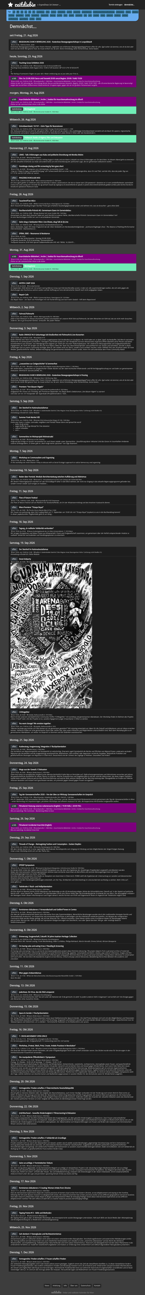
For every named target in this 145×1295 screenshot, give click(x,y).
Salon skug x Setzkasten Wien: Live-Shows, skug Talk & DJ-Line (43, 222)
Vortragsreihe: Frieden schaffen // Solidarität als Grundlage (42, 1138)
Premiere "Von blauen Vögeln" (31, 387)
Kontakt (97, 1286)
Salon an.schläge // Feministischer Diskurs (36, 1163)
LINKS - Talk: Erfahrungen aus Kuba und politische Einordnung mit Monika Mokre (51, 155)
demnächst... (129, 5)
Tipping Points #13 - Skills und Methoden (35, 1213)
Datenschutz (86, 1286)
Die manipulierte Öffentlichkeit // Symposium (37, 1057)
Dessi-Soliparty (25, 559)
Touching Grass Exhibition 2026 (31, 63)
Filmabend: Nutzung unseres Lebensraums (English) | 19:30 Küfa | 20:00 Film (50, 806)
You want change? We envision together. (35, 723)
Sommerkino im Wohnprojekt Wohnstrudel (36, 437)
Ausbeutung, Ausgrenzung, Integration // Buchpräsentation (42, 746)
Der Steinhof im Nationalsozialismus (33, 408)
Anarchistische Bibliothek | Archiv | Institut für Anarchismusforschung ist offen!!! (51, 99)
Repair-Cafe (24, 295)
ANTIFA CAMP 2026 (27, 283)
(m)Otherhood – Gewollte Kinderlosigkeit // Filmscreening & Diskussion (47, 1113)
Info (65, 1286)
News (47, 1286)
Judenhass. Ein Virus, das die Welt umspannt (36, 992)
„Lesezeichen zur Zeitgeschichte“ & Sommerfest (38, 364)
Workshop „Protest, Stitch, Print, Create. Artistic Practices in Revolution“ (47, 1046)
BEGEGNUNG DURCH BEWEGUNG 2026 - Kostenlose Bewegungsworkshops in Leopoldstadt (55, 42)
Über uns (73, 1286)
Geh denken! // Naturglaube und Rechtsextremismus (40, 1234)
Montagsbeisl (29, 109)
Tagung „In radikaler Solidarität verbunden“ (36, 528)
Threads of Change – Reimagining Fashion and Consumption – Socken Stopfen (50, 844)
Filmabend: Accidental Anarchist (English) (35, 825)
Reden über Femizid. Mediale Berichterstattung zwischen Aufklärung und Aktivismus (52, 477)
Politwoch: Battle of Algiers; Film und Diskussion (43, 138)
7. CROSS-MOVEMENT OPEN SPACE (33, 1036)
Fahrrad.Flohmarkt (26, 314)
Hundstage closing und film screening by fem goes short (41, 166)
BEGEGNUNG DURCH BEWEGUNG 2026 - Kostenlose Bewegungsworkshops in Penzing (53, 375)
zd (24, 4)
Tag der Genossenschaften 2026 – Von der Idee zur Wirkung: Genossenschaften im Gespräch (56, 794)
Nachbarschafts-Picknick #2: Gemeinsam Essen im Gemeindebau (45, 210)
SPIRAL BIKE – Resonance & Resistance (34, 233)
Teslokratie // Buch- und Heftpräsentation (35, 886)
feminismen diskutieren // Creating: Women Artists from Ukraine (45, 1188)
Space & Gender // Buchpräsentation (33, 1013)
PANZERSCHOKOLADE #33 (29, 178)
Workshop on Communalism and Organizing (36, 458)
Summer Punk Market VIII (29, 417)
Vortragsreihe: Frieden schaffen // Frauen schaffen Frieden (42, 1259)
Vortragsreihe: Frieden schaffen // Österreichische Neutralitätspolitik (46, 1088)
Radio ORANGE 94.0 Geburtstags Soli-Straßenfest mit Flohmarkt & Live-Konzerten (51, 335)
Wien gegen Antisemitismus (30, 973)
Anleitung (56, 1286)
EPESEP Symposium (26, 865)
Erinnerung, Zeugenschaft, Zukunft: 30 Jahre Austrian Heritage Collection (48, 936)
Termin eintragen (115, 5)
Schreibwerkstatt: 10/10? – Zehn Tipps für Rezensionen (41, 126)
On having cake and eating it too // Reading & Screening (41, 946)
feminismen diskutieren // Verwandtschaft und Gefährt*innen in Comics (47, 910)
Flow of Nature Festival (28, 498)
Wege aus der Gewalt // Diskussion (33, 769)
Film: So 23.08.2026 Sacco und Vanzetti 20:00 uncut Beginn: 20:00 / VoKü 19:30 (50, 78)
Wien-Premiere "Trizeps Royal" (31, 507)
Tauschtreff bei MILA (27, 201)
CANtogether (24, 712)
